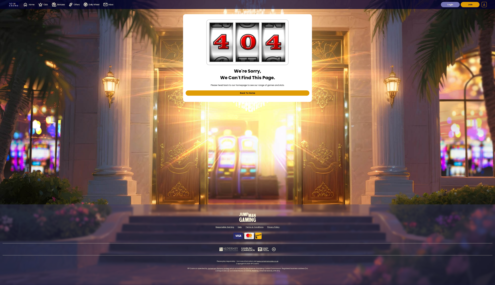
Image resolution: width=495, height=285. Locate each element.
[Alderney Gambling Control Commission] (228, 249)
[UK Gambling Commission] (248, 249)
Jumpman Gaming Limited (218, 268)
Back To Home (247, 93)
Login (450, 4)
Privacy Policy (273, 227)
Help (240, 227)
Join (470, 4)
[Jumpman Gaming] (247, 221)
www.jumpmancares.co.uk (267, 261)
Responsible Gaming (225, 227)
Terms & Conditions (254, 227)
